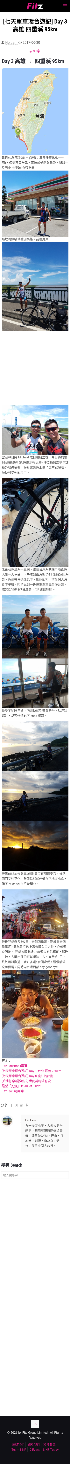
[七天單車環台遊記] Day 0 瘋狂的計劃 (27, 1076)
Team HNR (18, 1450)
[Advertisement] (35, 368)
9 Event (35, 1450)
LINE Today (51, 1450)
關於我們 (34, 1445)
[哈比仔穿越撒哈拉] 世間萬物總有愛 (26, 1081)
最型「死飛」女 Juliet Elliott (21, 1086)
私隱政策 (49, 1445)
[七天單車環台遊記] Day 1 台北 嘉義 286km (31, 1071)
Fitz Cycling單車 (13, 1091)
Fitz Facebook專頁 (14, 1066)
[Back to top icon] (35, 1424)
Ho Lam (11, 42)
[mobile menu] (64, 6)
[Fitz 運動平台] (35, 6)
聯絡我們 (18, 1445)
